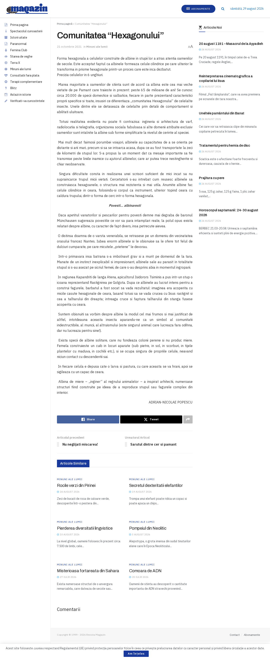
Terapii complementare (26, 82)
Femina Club (18, 50)
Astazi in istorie (20, 94)
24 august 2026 (211, 49)
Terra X (15, 63)
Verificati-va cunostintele (27, 101)
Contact (235, 635)
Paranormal (18, 44)
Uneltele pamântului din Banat (221, 113)
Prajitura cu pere (211, 178)
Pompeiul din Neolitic (147, 528)
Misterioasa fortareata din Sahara (88, 570)
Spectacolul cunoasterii (26, 31)
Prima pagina (19, 25)
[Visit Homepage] (31, 8)
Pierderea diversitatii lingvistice (84, 528)
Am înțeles (136, 653)
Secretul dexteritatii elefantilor (156, 485)
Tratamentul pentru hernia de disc (224, 145)
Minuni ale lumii (20, 69)
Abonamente (200, 8)
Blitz (13, 88)
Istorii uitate (18, 37)
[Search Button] (222, 8)
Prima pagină (64, 23)
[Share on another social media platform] (188, 419)
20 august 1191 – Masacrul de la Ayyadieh (231, 44)
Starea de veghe (21, 56)
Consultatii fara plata (24, 75)
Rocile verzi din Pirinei (76, 485)
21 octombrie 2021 (69, 46)
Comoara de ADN (145, 570)
